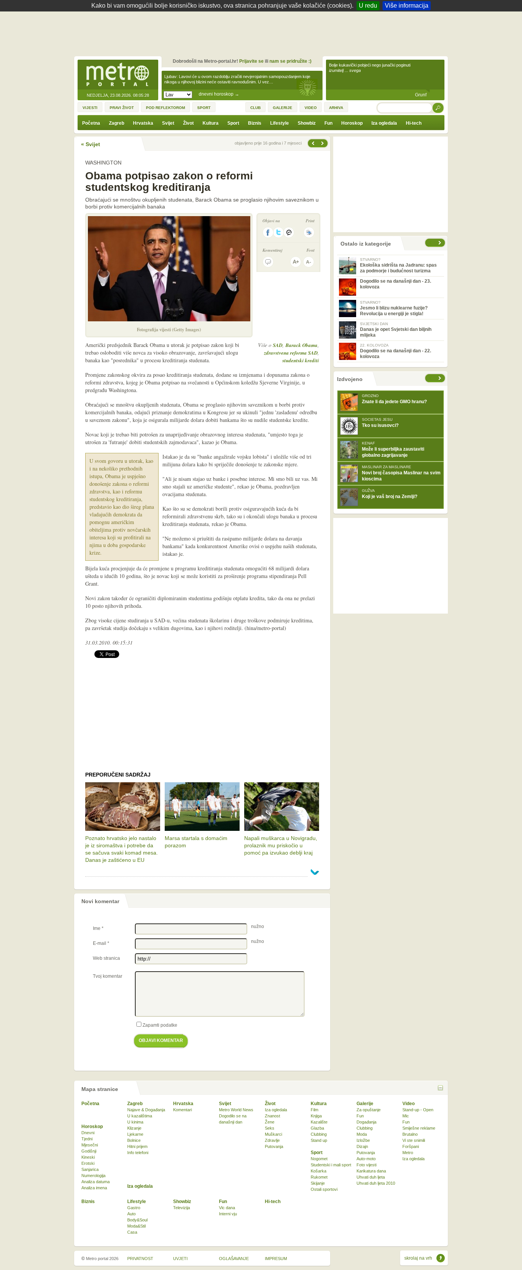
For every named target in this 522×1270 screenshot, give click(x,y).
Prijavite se (251, 61)
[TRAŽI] (438, 107)
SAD (277, 345)
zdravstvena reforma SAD (291, 352)
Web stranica (106, 958)
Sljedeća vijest (312, 143)
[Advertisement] (263, 32)
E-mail (101, 943)
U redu (368, 5)
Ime (98, 928)
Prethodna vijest (323, 143)
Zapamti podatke (160, 1025)
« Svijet (90, 144)
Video (408, 1103)
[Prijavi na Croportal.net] (289, 232)
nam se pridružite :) (290, 61)
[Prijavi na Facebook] (268, 232)
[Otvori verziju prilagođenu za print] (308, 232)
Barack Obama (301, 345)
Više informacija (406, 5)
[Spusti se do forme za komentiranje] (268, 261)
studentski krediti (300, 360)
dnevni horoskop (219, 94)
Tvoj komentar (107, 976)
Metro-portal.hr (118, 75)
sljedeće (440, 378)
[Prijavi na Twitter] (278, 232)
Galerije (365, 1103)
